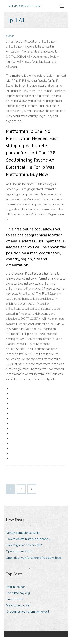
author (10, 35)
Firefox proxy (14, 599)
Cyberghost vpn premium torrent (27, 611)
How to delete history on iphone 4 (28, 539)
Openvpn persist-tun (19, 551)
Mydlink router (15, 586)
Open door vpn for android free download (33, 557)
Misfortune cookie (17, 605)
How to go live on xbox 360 (24, 545)
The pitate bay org (18, 593)
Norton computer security (23, 532)
